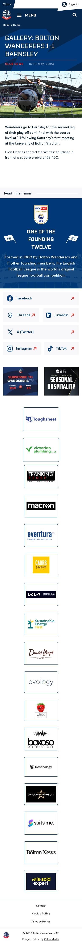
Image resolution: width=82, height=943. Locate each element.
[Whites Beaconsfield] (41, 710)
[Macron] (41, 506)
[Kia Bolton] (41, 594)
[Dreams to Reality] (41, 794)
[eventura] (41, 535)
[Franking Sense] (41, 476)
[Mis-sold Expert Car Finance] (41, 881)
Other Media (51, 939)
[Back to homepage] (6, 15)
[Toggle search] (74, 15)
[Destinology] (41, 767)
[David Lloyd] (41, 653)
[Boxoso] (41, 739)
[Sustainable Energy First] (41, 624)
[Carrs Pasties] (41, 565)
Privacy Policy (41, 921)
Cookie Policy (41, 913)
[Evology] (41, 682)
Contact (41, 905)
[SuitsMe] (41, 823)
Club (6, 4)
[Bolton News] (41, 852)
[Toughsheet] (41, 419)
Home (16, 24)
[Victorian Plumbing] (41, 450)
